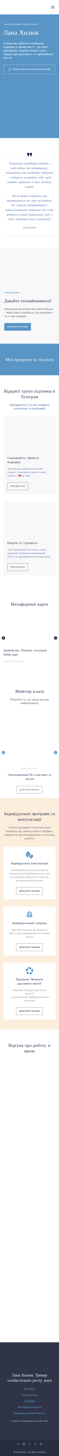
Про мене (29, 1389)
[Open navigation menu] (53, 7)
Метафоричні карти (29, 1407)
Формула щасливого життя (29, 1413)
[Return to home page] (29, 1366)
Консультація (29, 1395)
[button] (29, 69)
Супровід (29, 1401)
